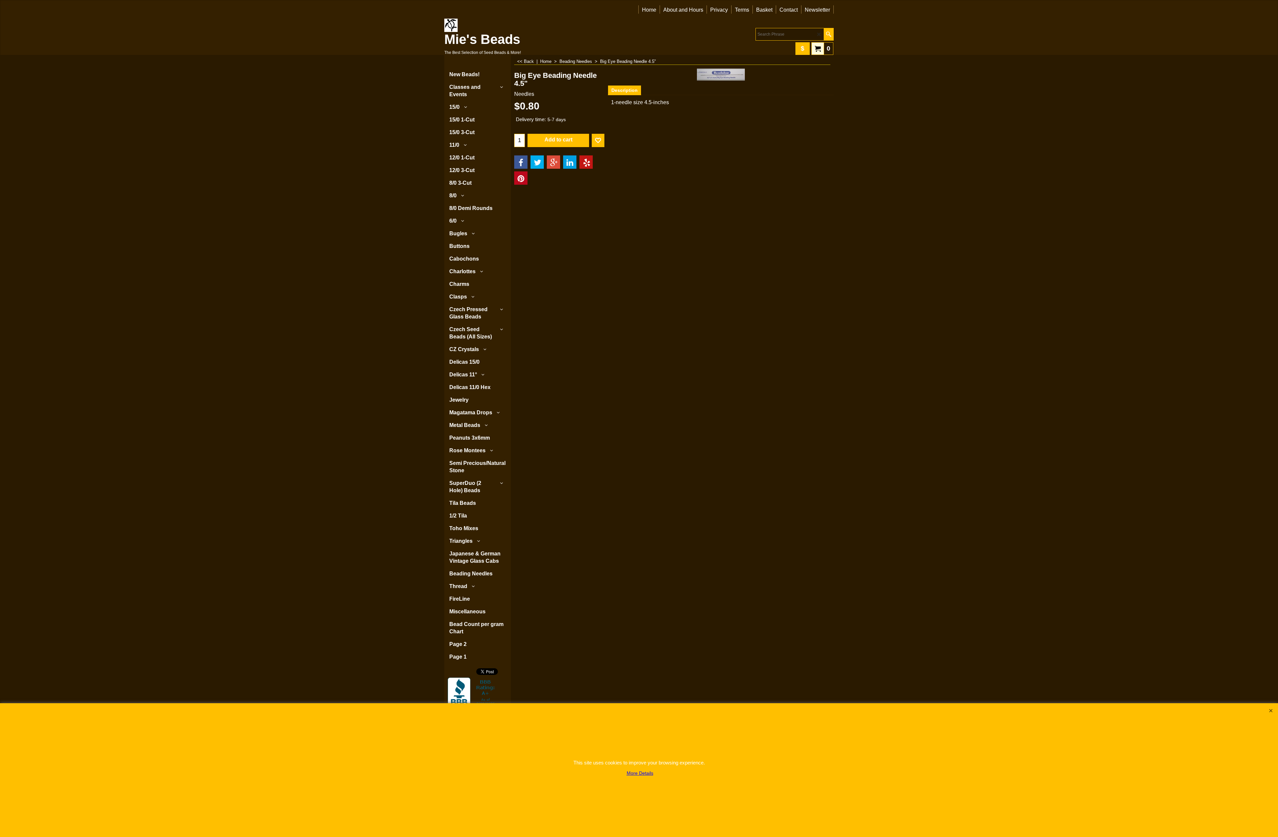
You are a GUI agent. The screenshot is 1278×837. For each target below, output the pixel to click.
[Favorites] (598, 140)
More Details (640, 773)
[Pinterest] (521, 178)
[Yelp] (586, 162)
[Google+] (553, 162)
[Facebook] (521, 162)
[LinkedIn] (569, 162)
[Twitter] (537, 162)
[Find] (828, 34)
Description (624, 90)
